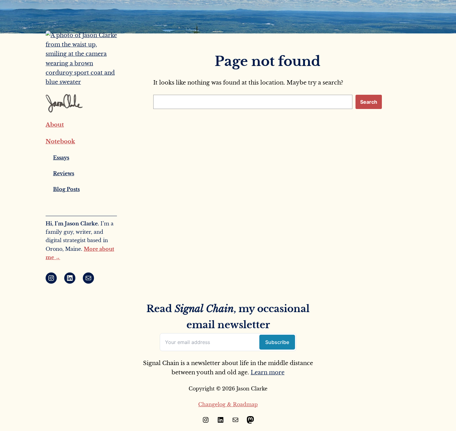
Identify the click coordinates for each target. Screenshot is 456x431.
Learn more (267, 372)
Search (368, 102)
